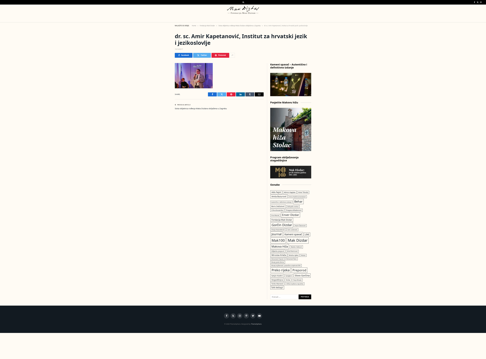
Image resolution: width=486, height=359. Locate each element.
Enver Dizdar (290, 215)
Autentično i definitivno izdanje (281, 202)
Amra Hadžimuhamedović (297, 197)
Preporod (299, 270)
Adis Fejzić (276, 192)
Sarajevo (289, 276)
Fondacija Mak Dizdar (281, 219)
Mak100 (278, 240)
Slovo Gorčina (302, 275)
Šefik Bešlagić (277, 287)
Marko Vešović (296, 247)
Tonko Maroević (277, 284)
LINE (307, 234)
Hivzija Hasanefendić (278, 230)
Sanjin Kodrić (277, 275)
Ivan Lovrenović (292, 230)
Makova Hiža (279, 246)
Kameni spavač (293, 234)
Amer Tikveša (303, 192)
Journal (276, 234)
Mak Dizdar (298, 240)
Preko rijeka (281, 270)
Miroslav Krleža (278, 255)
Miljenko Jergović (277, 251)
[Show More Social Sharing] (232, 55)
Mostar (303, 255)
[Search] (243, 2)
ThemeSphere (256, 324)
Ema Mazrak (275, 215)
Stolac (288, 280)
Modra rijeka (293, 255)
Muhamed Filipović (277, 259)
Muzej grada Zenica (277, 262)
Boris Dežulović (278, 206)
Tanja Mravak (297, 280)
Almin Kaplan (290, 192)
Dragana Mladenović (294, 210)
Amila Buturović (279, 196)
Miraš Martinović (292, 251)
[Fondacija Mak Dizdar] (243, 10)
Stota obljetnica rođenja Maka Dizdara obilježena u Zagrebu (201, 108)
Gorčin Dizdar (282, 225)
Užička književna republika (294, 284)
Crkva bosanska (277, 210)
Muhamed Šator (291, 259)
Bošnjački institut (293, 206)
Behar (298, 201)
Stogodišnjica (277, 280)
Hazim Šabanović (300, 226)
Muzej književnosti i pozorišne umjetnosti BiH (286, 265)
